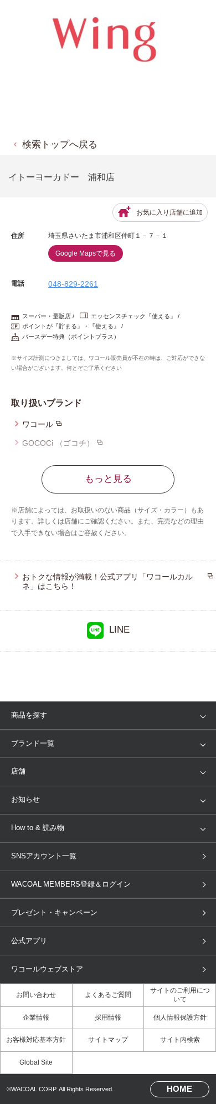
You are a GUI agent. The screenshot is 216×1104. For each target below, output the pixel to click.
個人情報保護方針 (180, 1017)
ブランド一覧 (32, 743)
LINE (119, 629)
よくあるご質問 (108, 995)
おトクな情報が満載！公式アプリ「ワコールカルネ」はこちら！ (107, 581)
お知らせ (25, 799)
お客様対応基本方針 (36, 1040)
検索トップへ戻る (59, 144)
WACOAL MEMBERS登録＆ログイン (71, 884)
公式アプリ (29, 941)
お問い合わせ (36, 995)
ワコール (37, 424)
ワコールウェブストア (47, 969)
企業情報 (36, 1017)
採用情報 (108, 1017)
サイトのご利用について (180, 994)
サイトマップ (108, 1040)
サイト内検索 (180, 1040)
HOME (179, 1089)
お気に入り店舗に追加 (169, 212)
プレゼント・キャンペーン (54, 912)
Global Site (36, 1062)
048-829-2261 (73, 283)
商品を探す (29, 715)
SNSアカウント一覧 (43, 856)
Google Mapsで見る (85, 253)
